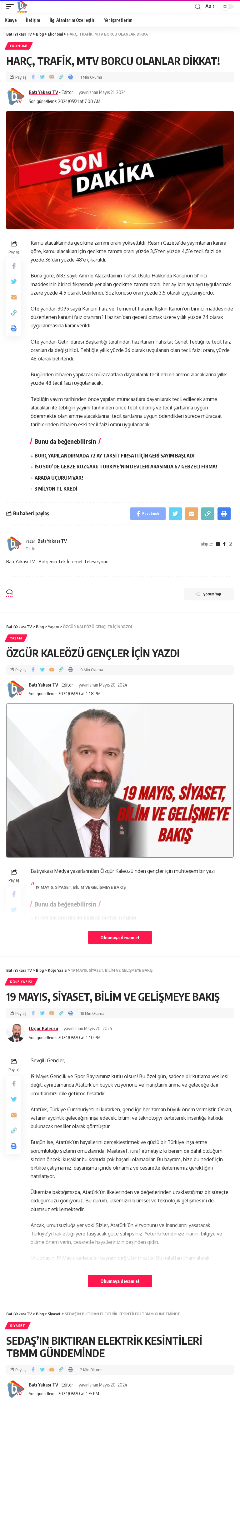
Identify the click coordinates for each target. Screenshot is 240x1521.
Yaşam (16, 638)
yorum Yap (212, 594)
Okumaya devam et (120, 937)
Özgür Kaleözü (43, 1028)
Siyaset (17, 1326)
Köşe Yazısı (21, 982)
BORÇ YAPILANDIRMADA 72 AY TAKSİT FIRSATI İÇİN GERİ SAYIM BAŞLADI (114, 455)
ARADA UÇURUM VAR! (59, 478)
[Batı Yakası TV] (22, 6)
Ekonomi (19, 46)
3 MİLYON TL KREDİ (56, 489)
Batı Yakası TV (43, 92)
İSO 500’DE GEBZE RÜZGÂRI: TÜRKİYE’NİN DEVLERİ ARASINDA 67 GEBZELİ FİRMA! (126, 466)
